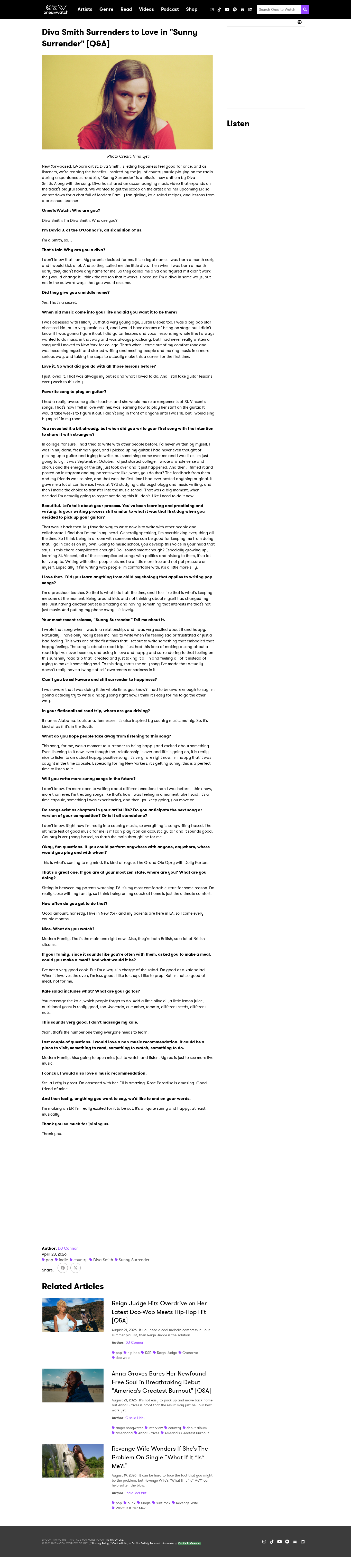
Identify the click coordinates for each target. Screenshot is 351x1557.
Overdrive (190, 1352)
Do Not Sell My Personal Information (153, 1543)
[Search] (305, 9)
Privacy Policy (100, 1543)
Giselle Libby (135, 1417)
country (80, 1260)
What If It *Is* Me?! (131, 1508)
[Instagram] (212, 9)
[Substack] (242, 9)
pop (49, 1260)
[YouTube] (227, 9)
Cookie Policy (120, 1543)
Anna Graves (148, 1432)
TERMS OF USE (114, 1540)
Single (146, 1502)
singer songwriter (129, 1427)
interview (156, 1427)
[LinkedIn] (250, 9)
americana (124, 1432)
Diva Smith (103, 1260)
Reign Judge (167, 1352)
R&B (148, 1352)
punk (131, 1502)
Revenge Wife (187, 1502)
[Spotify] (235, 9)
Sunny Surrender (134, 1260)
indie (63, 1260)
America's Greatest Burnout (187, 1432)
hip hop (133, 1352)
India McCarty (137, 1492)
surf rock (163, 1502)
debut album (197, 1427)
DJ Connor (68, 1248)
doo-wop (123, 1357)
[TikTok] (219, 9)
